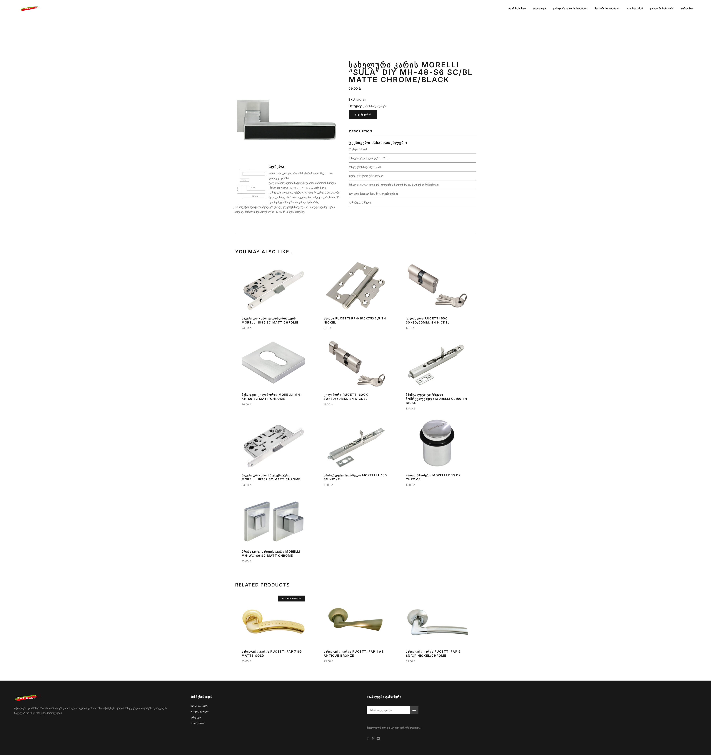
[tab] (361, 132)
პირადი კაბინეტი (199, 705)
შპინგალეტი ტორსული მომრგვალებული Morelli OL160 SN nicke (436, 399)
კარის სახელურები (374, 106)
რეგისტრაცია (198, 723)
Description (360, 131)
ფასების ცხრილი (199, 711)
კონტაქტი (196, 717)
